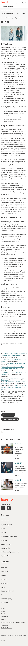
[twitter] (9, 508)
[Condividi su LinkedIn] (5, 22)
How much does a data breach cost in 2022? (14, 363)
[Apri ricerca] (22, 2)
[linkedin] (3, 508)
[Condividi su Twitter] (2, 22)
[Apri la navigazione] (26, 2)
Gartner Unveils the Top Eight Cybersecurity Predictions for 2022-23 (13, 387)
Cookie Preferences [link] (6, 628)
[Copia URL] (8, 22)
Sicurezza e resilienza (7, 11)
